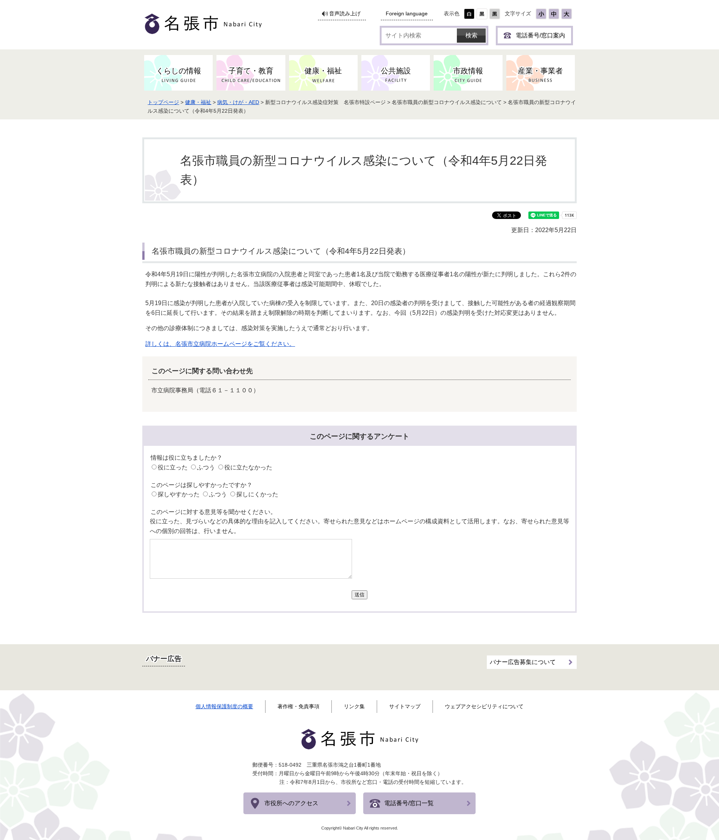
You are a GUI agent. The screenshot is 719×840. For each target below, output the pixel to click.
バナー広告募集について (523, 662)
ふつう (206, 467)
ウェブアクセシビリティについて (484, 706)
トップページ (163, 102)
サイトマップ (405, 706)
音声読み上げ (345, 13)
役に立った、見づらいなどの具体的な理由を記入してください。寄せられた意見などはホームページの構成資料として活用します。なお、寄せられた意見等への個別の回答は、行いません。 (359, 526)
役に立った (173, 467)
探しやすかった (179, 494)
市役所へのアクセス (291, 803)
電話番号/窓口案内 (540, 35)
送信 (359, 594)
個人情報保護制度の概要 (224, 706)
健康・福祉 (198, 102)
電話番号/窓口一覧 (409, 803)
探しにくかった (257, 494)
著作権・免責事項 (298, 706)
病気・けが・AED (238, 102)
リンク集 (354, 706)
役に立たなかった (248, 467)
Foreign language (407, 13)
